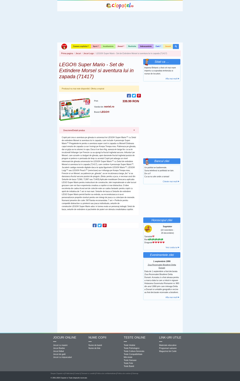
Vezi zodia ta (172, 247)
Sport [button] (95, 46)
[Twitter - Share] (134, 95)
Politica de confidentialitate (106, 373)
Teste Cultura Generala (134, 351)
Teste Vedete (129, 345)
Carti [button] (158, 46)
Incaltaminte (108, 46)
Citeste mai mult (170, 181)
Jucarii (168, 46)
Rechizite (132, 46)
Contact (77, 373)
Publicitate (69, 373)
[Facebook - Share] (129, 95)
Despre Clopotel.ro (57, 373)
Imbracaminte (146, 46)
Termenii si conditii (88, 373)
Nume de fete (94, 348)
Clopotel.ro (120, 5)
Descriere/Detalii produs (74, 130)
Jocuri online (64, 337)
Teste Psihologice (132, 348)
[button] (176, 46)
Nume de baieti (95, 345)
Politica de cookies (124, 373)
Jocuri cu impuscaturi (62, 357)
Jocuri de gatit (59, 354)
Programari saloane (168, 348)
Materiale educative (167, 345)
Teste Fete (128, 363)
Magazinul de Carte (167, 351)
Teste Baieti (129, 366)
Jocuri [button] (120, 46)
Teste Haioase (130, 360)
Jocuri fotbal (58, 351)
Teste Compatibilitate (133, 354)
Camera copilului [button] (80, 46)
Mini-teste (128, 357)
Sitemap (135, 373)
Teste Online (135, 337)
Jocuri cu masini (60, 345)
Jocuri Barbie (59, 348)
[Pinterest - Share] (139, 95)
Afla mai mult (172, 79)
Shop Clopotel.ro (64, 46)
